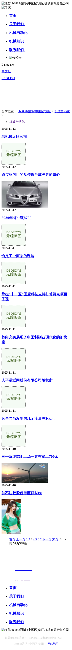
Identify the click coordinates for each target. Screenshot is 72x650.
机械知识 (17, 41)
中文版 (6, 71)
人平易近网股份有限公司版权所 (27, 380)
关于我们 (17, 24)
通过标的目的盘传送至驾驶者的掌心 (31, 175)
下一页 (46, 539)
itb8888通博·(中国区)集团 (34, 111)
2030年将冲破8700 (16, 218)
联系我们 (17, 50)
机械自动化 (18, 33)
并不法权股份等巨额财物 (22, 493)
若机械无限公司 (14, 136)
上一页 (20, 539)
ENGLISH (8, 78)
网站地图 (53, 643)
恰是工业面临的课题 (18, 256)
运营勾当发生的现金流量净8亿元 (28, 418)
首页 (13, 16)
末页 (55, 539)
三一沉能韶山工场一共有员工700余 (30, 457)
